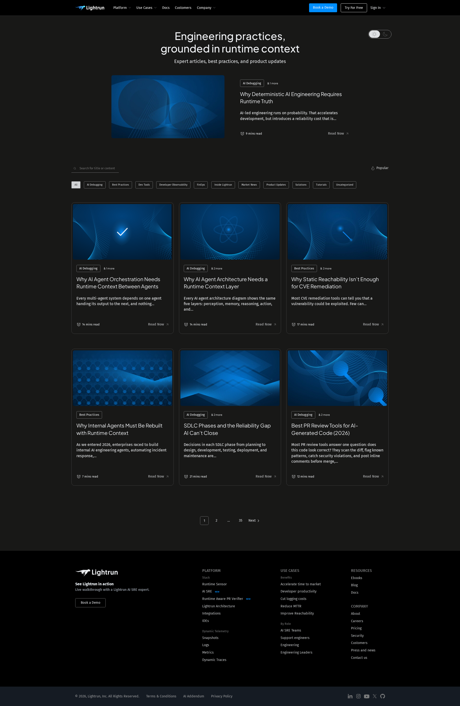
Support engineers (295, 638)
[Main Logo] (89, 8)
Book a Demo (323, 8)
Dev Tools (144, 185)
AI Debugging (95, 185)
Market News (249, 185)
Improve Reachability (297, 613)
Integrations (211, 613)
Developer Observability (173, 185)
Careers (357, 621)
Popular (382, 168)
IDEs (205, 621)
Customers (183, 8)
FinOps (201, 185)
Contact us (359, 658)
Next (252, 520)
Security (357, 636)
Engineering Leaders (296, 652)
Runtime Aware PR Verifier (222, 599)
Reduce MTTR (291, 606)
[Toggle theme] (380, 34)
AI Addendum (193, 696)
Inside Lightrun (223, 185)
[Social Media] (350, 696)
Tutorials (321, 185)
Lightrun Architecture (218, 606)
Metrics (208, 652)
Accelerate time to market (301, 584)
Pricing (356, 628)
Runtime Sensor (214, 584)
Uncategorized (344, 185)
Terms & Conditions (161, 696)
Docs (166, 8)
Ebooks (356, 578)
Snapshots (210, 638)
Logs (205, 645)
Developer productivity (298, 591)
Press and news (363, 650)
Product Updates (276, 185)
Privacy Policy (221, 696)
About (355, 614)
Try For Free (354, 8)
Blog (354, 585)
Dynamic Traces (214, 660)
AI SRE (207, 591)
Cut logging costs (293, 599)
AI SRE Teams (291, 630)
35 (240, 520)
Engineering (290, 645)
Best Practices (120, 185)
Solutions (300, 185)
